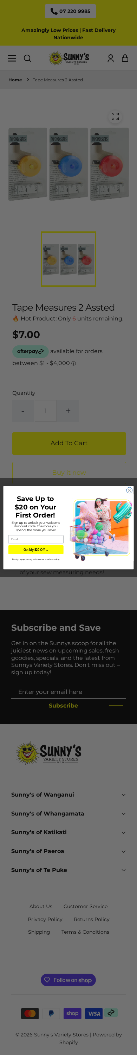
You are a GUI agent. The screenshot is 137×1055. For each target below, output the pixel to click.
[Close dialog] (129, 490)
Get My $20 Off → (36, 550)
